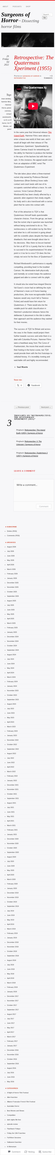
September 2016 (13, 1063)
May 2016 (10, 1081)
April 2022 (10, 767)
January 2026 (12, 578)
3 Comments (48, 77)
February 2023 (12, 731)
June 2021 (11, 812)
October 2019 (12, 902)
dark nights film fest (14, 1120)
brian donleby (6, 99)
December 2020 (12, 839)
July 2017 (10, 1019)
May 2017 (10, 1028)
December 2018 (12, 942)
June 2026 (11, 556)
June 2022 (11, 762)
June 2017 (11, 1023)
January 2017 (12, 1046)
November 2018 (12, 947)
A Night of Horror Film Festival (17, 1093)
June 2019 (11, 915)
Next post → (46, 407)
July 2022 (10, 758)
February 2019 (12, 933)
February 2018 (12, 987)
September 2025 (13, 596)
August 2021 (11, 803)
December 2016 (12, 1050)
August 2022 (11, 753)
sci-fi (5, 120)
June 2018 (11, 969)
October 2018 (12, 951)
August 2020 (11, 857)
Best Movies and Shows (15, 1111)
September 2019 (13, 906)
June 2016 (11, 1077)
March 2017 (11, 1037)
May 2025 (10, 614)
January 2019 (12, 938)
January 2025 (12, 632)
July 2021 (10, 807)
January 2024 (12, 686)
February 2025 (12, 627)
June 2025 (11, 610)
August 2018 (11, 960)
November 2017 (12, 1001)
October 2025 (12, 592)
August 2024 (11, 655)
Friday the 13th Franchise (16, 1133)
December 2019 (12, 893)
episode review (12, 1124)
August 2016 (11, 1068)
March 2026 (11, 569)
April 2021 (10, 821)
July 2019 (10, 911)
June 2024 (11, 664)
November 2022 (12, 740)
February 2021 (12, 830)
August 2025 (11, 601)
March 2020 (11, 879)
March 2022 (11, 771)
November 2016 (12, 1054)
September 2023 (13, 699)
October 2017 (12, 1005)
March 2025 (11, 623)
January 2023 (12, 735)
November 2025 (12, 587)
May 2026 (10, 560)
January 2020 (12, 888)
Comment (43, 506)
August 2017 (11, 1014)
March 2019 (11, 929)
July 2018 (10, 965)
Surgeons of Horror (15, 17)
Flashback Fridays (13, 1129)
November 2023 (12, 690)
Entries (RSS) (12, 531)
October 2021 (12, 794)
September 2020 (13, 852)
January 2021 (12, 834)
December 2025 (12, 583)
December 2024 (12, 636)
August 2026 (11, 547)
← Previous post (22, 407)
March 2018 (11, 983)
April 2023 (10, 722)
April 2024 (10, 673)
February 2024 (12, 681)
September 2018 (13, 956)
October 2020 (12, 848)
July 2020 (10, 861)
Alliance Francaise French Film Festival (21, 1102)
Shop (28, 6)
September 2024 (13, 650)
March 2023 (11, 726)
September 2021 (13, 798)
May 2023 (10, 717)
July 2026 (10, 551)
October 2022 (12, 744)
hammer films (6, 102)
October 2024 (12, 645)
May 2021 (10, 816)
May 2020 (10, 870)
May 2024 (10, 668)
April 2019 (10, 924)
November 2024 (12, 641)
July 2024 (10, 659)
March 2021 (11, 825)
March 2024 (11, 677)
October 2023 (12, 695)
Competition (11, 1115)
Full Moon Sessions (14, 1137)
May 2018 (10, 974)
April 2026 (10, 565)
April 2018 (10, 978)
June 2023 (11, 713)
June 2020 (11, 866)
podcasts (17, 6)
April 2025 (10, 618)
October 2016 (12, 1059)
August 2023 (11, 704)
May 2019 (10, 920)
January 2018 (12, 991)
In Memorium (11, 1146)
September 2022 (13, 749)
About (5, 6)
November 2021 (12, 789)
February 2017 (12, 1041)
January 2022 (12, 780)
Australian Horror (13, 1106)
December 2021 (12, 785)
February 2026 (12, 574)
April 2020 (10, 875)
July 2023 (10, 708)
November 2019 (12, 897)
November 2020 (12, 843)
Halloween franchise (14, 1142)
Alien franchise (12, 1097)
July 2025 (10, 605)
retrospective (20, 78)
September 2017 (13, 1010)
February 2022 (12, 776)
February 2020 (12, 884)
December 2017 (12, 996)
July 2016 (10, 1072)
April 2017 (10, 1032)
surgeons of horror (31, 76)
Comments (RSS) (13, 535)
